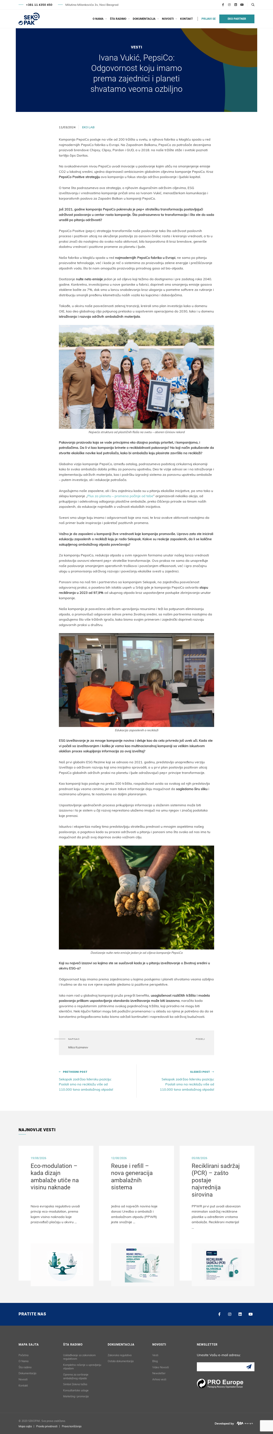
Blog (155, 1361)
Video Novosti (160, 1367)
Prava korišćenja (71, 1426)
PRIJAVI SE (209, 18)
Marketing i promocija (76, 1396)
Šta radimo (118, 18)
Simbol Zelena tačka (75, 1384)
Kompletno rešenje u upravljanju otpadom (82, 1366)
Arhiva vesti (159, 1379)
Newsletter (158, 1373)
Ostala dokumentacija (121, 1361)
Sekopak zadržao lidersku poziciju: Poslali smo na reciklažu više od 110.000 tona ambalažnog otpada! (86, 1081)
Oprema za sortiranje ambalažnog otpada (75, 1376)
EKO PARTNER (237, 18)
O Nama (98, 18)
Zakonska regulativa (119, 1355)
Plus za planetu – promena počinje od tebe (120, 496)
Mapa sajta (25, 1426)
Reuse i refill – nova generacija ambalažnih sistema (132, 1176)
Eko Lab (88, 127)
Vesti (155, 1355)
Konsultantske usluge (76, 1390)
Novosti (168, 18)
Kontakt (186, 18)
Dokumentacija (144, 18)
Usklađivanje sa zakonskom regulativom (79, 1357)
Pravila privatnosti (46, 1426)
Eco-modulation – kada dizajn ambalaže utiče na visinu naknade (55, 1176)
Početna (23, 1355)
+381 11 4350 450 (39, 5)
